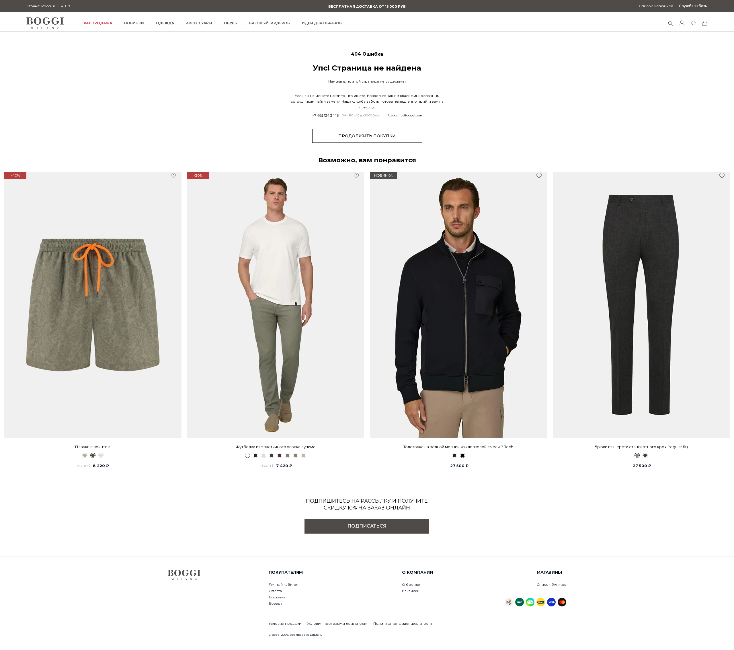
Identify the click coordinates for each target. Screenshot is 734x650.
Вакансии (410, 591)
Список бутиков (551, 584)
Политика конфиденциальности (402, 623)
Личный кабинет (283, 584)
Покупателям (286, 572)
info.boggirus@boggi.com (403, 115)
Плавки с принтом (92, 446)
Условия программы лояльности (337, 623)
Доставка (277, 597)
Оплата (275, 591)
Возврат (276, 603)
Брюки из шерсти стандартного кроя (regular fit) (641, 446)
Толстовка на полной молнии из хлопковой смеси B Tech (458, 446)
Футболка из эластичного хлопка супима (275, 446)
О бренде (411, 584)
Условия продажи (285, 623)
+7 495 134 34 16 (325, 116)
